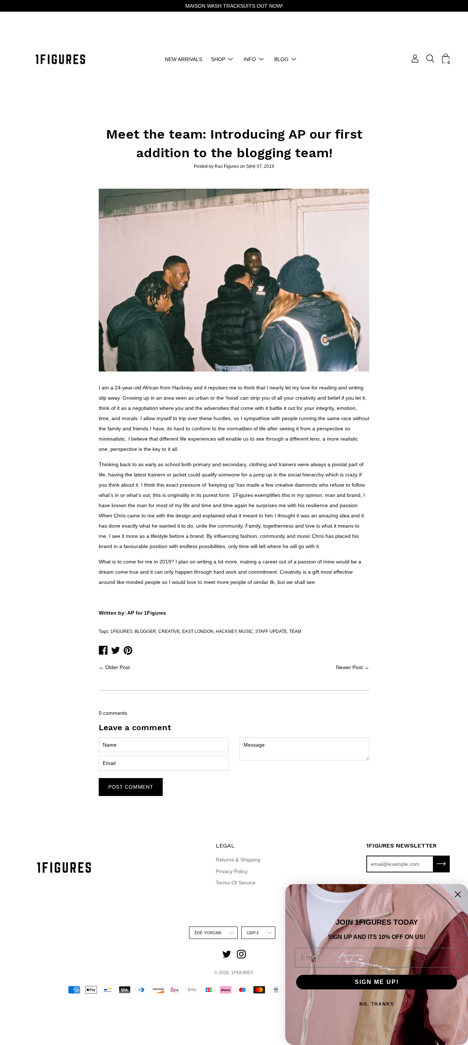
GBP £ (253, 933)
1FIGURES (121, 631)
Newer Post (349, 667)
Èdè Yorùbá (208, 933)
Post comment (130, 787)
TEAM (295, 631)
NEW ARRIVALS (183, 59)
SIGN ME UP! (377, 982)
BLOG (281, 59)
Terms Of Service (236, 883)
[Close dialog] (457, 894)
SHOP (218, 59)
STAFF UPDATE (271, 631)
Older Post (117, 667)
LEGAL (225, 845)
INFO (250, 59)
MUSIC (246, 631)
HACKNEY (226, 631)
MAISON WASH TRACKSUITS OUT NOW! (234, 6)
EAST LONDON (198, 631)
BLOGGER (145, 631)
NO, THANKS (376, 1004)
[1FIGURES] (60, 59)
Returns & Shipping (238, 860)
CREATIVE (169, 631)
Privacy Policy (232, 871)
